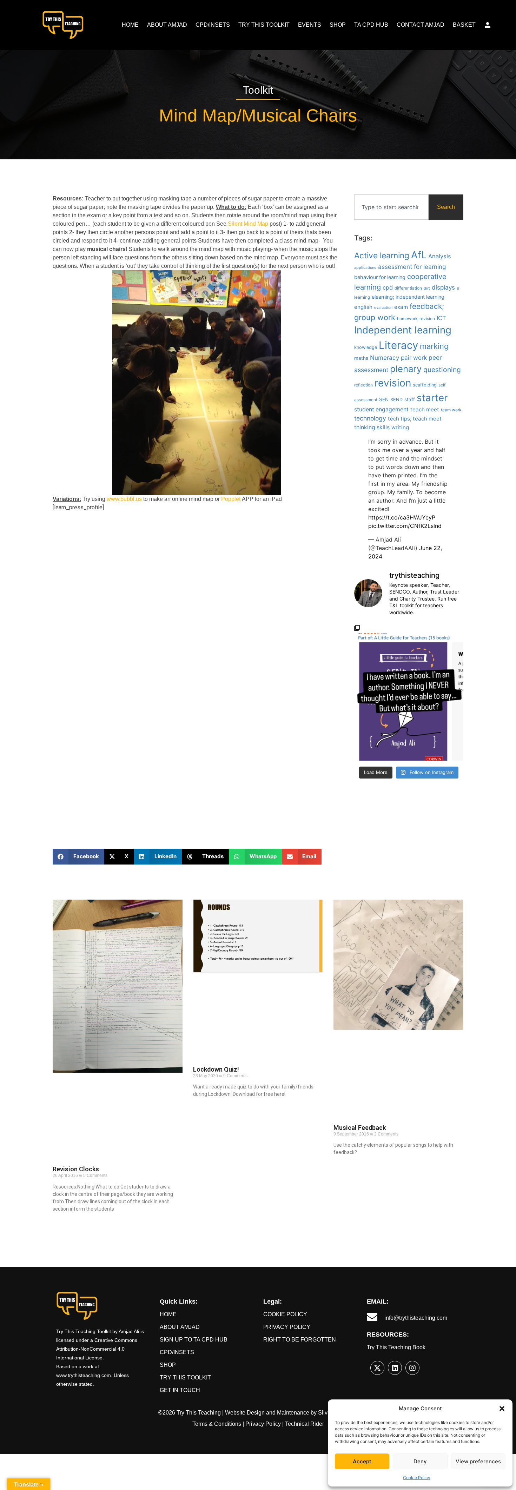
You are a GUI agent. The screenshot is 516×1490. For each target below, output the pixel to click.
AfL (418, 255)
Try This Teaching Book (396, 1347)
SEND (396, 399)
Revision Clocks (76, 1169)
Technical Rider (304, 1424)
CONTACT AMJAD (420, 25)
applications (365, 267)
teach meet (424, 409)
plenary (406, 368)
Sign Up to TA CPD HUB (193, 1340)
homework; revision (416, 318)
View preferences (478, 1461)
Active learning (381, 255)
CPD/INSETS (213, 25)
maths (361, 358)
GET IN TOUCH (180, 1390)
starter (432, 398)
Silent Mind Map (248, 224)
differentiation (408, 288)
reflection (363, 385)
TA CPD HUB (371, 25)
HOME (130, 25)
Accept (362, 1461)
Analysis (439, 256)
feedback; (427, 306)
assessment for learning (412, 266)
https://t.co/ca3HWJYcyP (401, 517)
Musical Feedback (359, 1127)
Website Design (245, 1413)
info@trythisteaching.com (415, 1318)
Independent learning (402, 330)
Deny (420, 1461)
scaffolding (425, 385)
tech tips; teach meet (415, 418)
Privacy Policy (286, 1327)
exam (401, 307)
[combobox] (391, 207)
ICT (441, 318)
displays (443, 287)
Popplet (230, 499)
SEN (384, 399)
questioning (442, 369)
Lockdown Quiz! (216, 1069)
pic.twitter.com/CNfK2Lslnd (405, 525)
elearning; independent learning (408, 297)
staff (409, 399)
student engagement (381, 409)
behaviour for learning (379, 277)
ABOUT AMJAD (167, 25)
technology (370, 418)
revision (393, 383)
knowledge (365, 347)
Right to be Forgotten (299, 1340)
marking (434, 346)
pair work (414, 357)
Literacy (398, 345)
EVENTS (309, 25)
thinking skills (372, 427)
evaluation (383, 307)
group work (374, 317)
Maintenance (293, 1413)
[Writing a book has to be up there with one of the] (408, 692)
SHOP (338, 25)
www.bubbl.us (124, 499)
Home (168, 1314)
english (363, 307)
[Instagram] (412, 1368)
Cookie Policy (416, 1477)
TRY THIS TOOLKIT (264, 25)
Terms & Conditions (216, 1424)
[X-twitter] (377, 1368)
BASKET (464, 25)
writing (400, 427)
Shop (168, 1365)
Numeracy (384, 357)
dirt (427, 288)
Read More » (65, 1221)
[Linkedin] (395, 1368)
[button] (501, 1408)
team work (451, 410)
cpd (388, 287)
